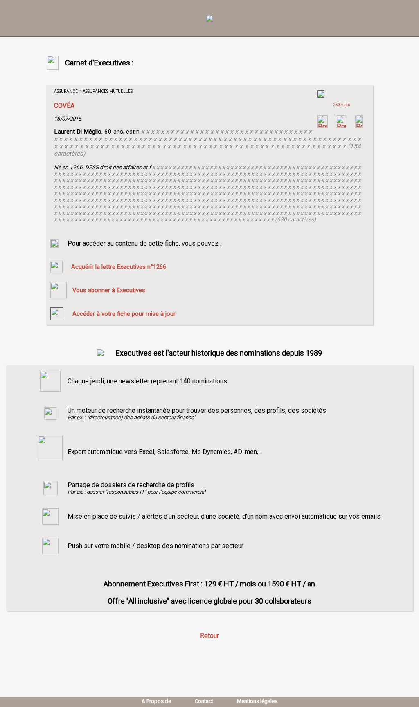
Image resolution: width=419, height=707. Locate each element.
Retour (209, 636)
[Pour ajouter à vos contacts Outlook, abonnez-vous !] (341, 125)
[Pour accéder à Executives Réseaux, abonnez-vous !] (322, 125)
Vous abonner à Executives (108, 290)
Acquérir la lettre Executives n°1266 (118, 267)
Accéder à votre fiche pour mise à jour (124, 314)
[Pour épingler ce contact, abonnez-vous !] (359, 125)
